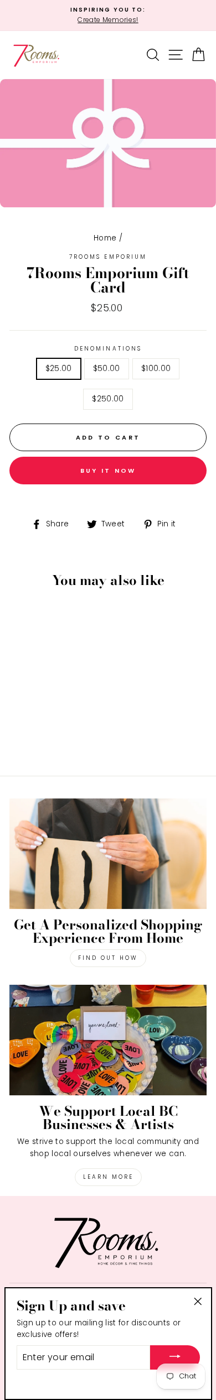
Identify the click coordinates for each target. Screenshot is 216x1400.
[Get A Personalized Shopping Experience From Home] (108, 853)
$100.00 (156, 368)
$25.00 (58, 368)
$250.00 (108, 399)
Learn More (108, 1177)
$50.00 (106, 368)
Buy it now (108, 470)
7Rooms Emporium (108, 257)
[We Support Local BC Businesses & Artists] (108, 1040)
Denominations (108, 348)
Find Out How (108, 958)
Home (105, 238)
